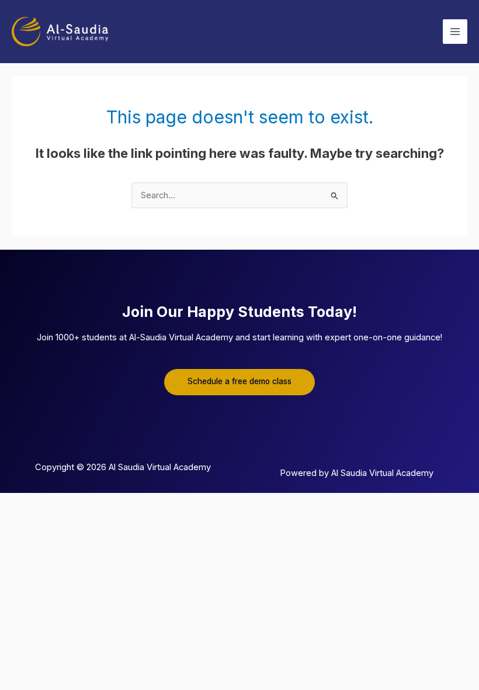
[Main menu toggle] (455, 31)
